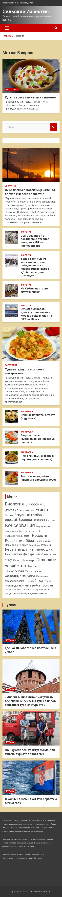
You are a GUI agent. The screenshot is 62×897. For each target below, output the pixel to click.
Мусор (32, 531)
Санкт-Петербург (24, 560)
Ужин (38, 571)
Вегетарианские (27, 510)
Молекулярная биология (16, 531)
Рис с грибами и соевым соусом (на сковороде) (37, 457)
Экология (10, 186)
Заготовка (12, 89)
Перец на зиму (44, 541)
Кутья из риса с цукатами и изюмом (30, 97)
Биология (14, 504)
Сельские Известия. (26, 11)
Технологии (14, 571)
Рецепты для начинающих (29, 549)
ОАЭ (21, 541)
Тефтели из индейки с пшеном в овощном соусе (39, 478)
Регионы (46, 545)
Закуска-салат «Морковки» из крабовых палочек (38, 439)
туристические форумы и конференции (27, 591)
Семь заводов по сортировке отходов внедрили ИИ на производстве (35, 240)
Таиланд (33, 566)
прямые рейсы (30, 585)
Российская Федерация (22, 554)
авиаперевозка (14, 581)
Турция (29, 571)
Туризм (10, 605)
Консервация (20, 525)
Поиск (53, 127)
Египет (42, 509)
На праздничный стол (22, 533)
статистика (28, 589)
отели (48, 581)
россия (48, 585)
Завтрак (9, 515)
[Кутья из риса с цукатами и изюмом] (31, 76)
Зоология (39, 519)
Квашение (50, 520)
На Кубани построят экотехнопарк (34, 290)
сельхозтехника (13, 589)
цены (43, 593)
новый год (34, 581)
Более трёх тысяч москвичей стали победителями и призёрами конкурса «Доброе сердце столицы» (35, 267)
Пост (31, 545)
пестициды (11, 585)
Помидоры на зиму (16, 545)
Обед (30, 541)
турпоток (34, 594)
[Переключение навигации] (6, 28)
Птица (37, 545)
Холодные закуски (20, 576)
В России (33, 504)
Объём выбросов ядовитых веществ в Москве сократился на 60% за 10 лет (36, 314)
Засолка (25, 520)
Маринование (43, 526)
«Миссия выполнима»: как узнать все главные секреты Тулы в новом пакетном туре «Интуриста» (30, 701)
